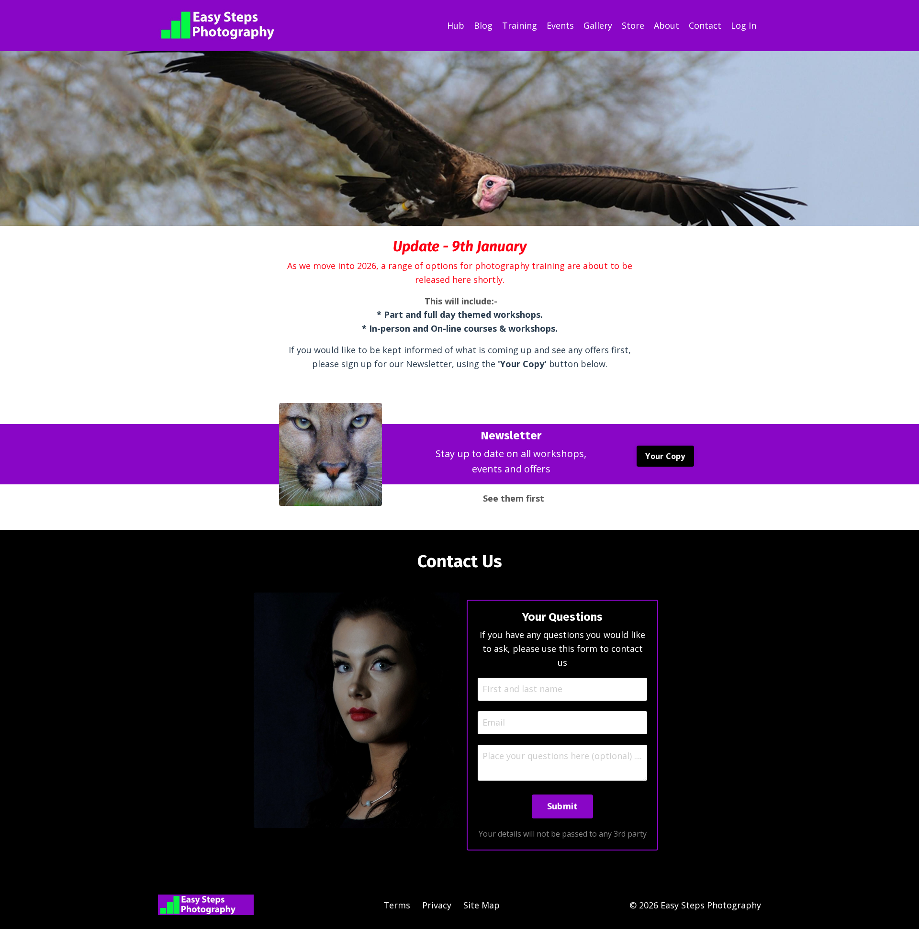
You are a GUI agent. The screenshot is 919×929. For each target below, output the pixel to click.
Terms (396, 905)
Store (633, 25)
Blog (483, 25)
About (666, 25)
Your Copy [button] (665, 456)
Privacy (436, 905)
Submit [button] (562, 806)
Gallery (597, 25)
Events (560, 25)
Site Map (481, 905)
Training (519, 25)
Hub (455, 25)
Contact (705, 25)
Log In (743, 25)
